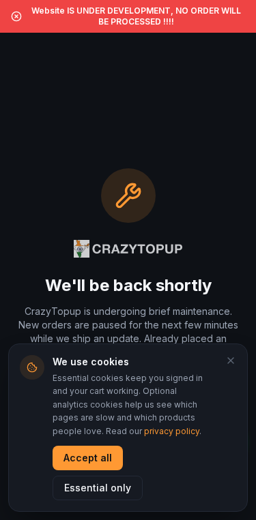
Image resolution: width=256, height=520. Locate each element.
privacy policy (171, 431)
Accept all (87, 457)
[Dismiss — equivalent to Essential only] (231, 360)
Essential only (97, 487)
